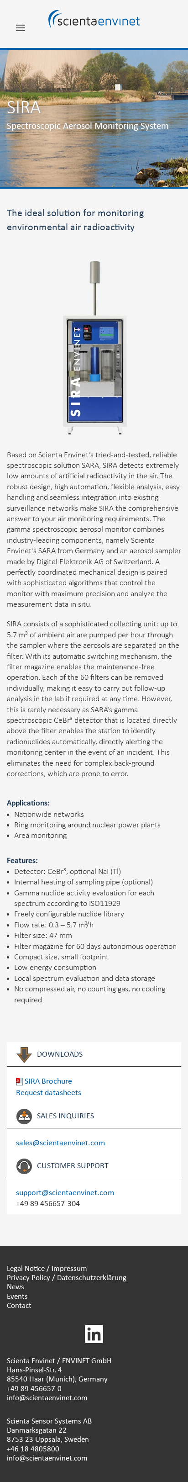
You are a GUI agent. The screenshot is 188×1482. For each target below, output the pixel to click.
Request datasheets (48, 1093)
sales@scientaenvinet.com (60, 1143)
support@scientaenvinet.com (65, 1193)
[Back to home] (94, 24)
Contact (19, 1306)
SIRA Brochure (47, 1081)
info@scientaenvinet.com (47, 1398)
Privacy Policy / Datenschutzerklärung (66, 1278)
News (15, 1287)
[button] (20, 31)
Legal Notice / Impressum (47, 1269)
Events (17, 1297)
